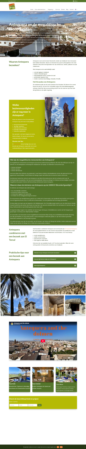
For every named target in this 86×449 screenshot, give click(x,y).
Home (31, 9)
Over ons (57, 9)
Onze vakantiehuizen (40, 9)
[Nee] (84, 447)
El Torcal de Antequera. (71, 229)
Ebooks (63, 9)
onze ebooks (17, 144)
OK (57, 447)
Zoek (40, 405)
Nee (61, 447)
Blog (67, 9)
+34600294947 (13, 1)
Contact (72, 9)
